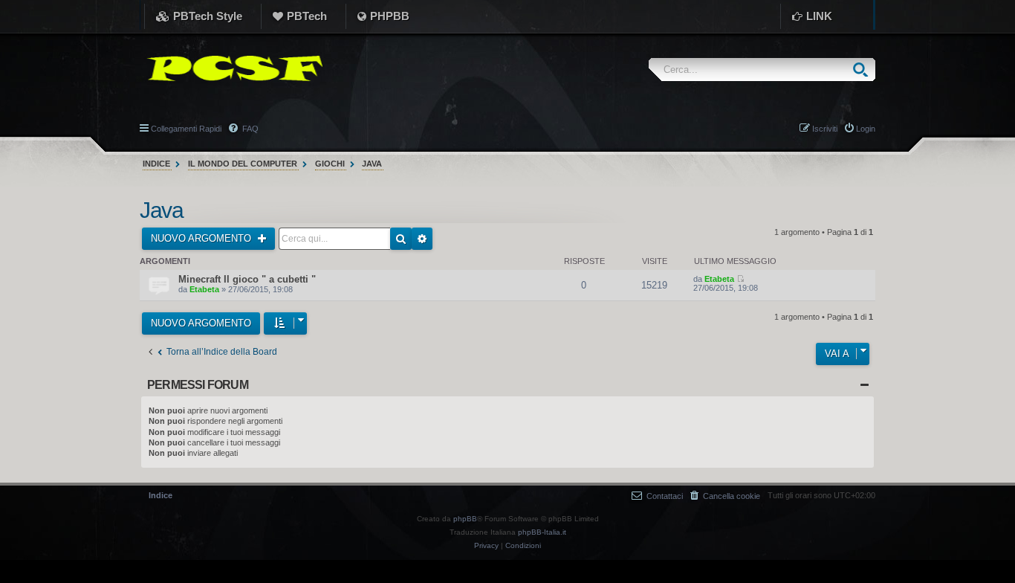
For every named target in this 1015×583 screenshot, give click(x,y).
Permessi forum (197, 385)
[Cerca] (863, 69)
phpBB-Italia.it (542, 532)
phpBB (465, 519)
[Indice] (231, 68)
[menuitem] (725, 495)
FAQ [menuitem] (249, 128)
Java (161, 210)
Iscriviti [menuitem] (824, 128)
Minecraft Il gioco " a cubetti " (247, 279)
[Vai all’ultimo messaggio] (740, 278)
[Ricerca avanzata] (422, 239)
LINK (819, 16)
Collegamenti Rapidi (186, 128)
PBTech (307, 16)
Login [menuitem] (865, 128)
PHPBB (389, 16)
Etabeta (204, 289)
